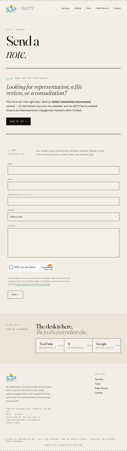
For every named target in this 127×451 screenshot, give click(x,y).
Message (11, 226)
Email (10, 179)
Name (10, 164)
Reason (11, 210)
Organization (20, 195)
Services (65, 8)
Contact (117, 8)
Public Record (102, 8)
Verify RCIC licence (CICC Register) (64, 445)
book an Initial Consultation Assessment (32, 284)
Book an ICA (18, 121)
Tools (88, 8)
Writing (77, 8)
